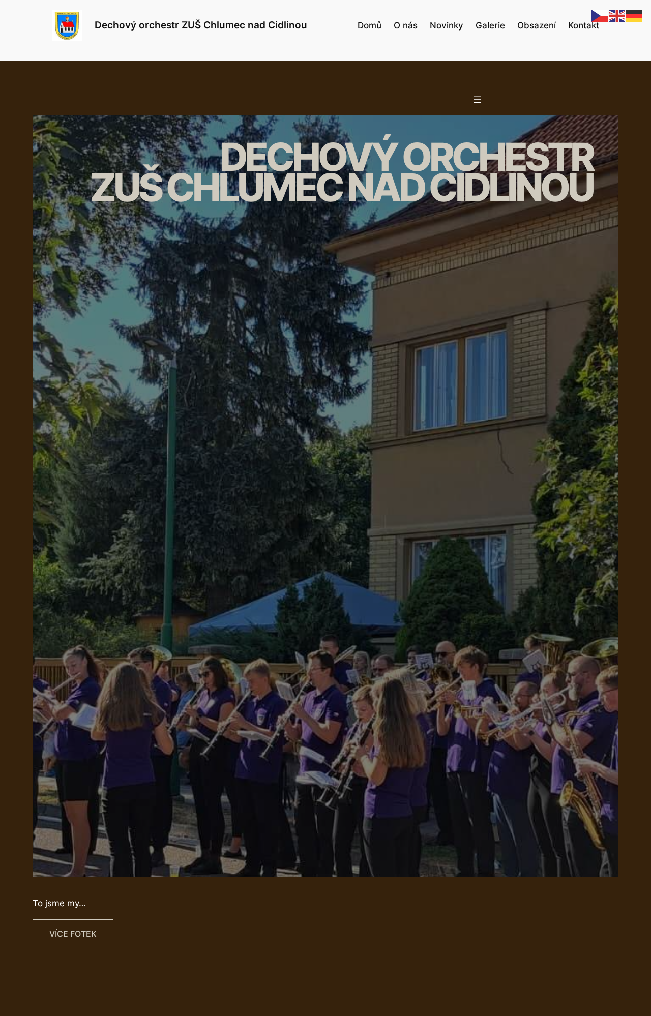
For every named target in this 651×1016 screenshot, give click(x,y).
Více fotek (73, 934)
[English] (617, 15)
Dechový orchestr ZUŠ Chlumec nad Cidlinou (201, 25)
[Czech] (600, 15)
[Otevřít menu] (477, 99)
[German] (634, 15)
